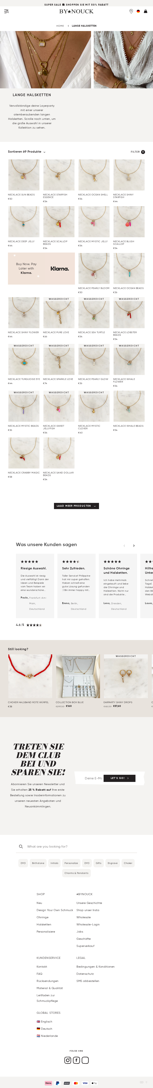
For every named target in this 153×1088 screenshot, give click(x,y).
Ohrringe (42, 917)
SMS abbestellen (87, 981)
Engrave (113, 863)
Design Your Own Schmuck (55, 910)
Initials (54, 863)
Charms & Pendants (76, 872)
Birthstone (38, 863)
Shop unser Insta (87, 910)
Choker (128, 863)
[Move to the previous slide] (124, 546)
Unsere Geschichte (89, 903)
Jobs (79, 931)
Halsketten (44, 924)
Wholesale (83, 917)
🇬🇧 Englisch (44, 1021)
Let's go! (118, 778)
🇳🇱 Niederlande (47, 1036)
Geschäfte (83, 939)
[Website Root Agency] (146, 1082)
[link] (76, 506)
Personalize (71, 863)
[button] (138, 11)
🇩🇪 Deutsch (44, 1028)
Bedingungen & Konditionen (95, 966)
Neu (39, 903)
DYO (23, 863)
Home (60, 25)
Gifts (98, 863)
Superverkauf (85, 946)
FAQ (39, 974)
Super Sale (52, 5)
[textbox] (32, 117)
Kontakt (42, 966)
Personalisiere (46, 931)
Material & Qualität (50, 988)
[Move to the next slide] (134, 546)
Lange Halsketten (84, 26)
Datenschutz (85, 974)
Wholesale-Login (88, 924)
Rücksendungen (48, 981)
